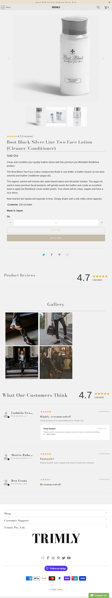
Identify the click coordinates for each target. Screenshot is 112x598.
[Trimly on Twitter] (64, 558)
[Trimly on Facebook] (48, 558)
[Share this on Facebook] (51, 254)
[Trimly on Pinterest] (58, 558)
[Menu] (1, 7)
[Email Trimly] (43, 558)
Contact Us (100, 595)
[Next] (103, 58)
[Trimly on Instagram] (53, 558)
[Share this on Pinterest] (59, 254)
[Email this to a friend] (67, 254)
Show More (51, 434)
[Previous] (9, 58)
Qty (8, 216)
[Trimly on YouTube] (69, 558)
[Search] (98, 7)
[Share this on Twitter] (44, 254)
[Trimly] (56, 7)
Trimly (59, 589)
